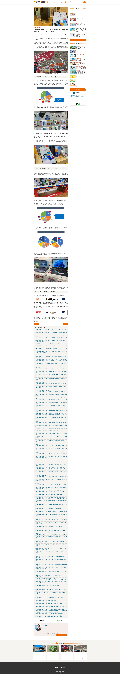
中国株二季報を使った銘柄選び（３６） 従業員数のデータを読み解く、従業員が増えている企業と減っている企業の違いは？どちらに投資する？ (51, 389)
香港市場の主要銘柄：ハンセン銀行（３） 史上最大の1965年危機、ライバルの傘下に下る (50, 526)
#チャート (75, 99)
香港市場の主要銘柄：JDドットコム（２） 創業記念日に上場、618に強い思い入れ (49, 585)
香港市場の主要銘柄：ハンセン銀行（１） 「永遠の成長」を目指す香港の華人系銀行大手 (50, 530)
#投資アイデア (82, 97)
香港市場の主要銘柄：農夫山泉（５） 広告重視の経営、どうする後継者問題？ (48, 508)
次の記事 (65, 323)
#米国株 (71, 99)
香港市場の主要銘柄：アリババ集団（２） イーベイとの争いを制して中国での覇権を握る (50, 613)
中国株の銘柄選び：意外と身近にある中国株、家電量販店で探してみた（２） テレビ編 (49, 600)
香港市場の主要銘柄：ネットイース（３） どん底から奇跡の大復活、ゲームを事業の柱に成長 (51, 569)
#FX (76, 95)
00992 (50, 176)
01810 (39, 83)
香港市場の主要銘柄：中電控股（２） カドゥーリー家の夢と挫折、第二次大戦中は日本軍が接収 (51, 534)
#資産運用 (71, 97)
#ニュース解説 (72, 95)
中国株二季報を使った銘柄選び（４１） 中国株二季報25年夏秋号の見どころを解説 (49, 376)
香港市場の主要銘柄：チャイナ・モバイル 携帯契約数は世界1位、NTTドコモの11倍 (49, 609)
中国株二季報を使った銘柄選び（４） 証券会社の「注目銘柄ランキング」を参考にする (49, 491)
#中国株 (35, 33)
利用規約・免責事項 (54, 663)
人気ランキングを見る (78, 40)
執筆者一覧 (73, 2)
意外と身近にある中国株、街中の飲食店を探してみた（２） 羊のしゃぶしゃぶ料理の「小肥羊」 (51, 579)
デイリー (71, 10)
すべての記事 (51, 2)
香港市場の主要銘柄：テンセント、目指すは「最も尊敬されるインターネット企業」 (49, 616)
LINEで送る (60, 620)
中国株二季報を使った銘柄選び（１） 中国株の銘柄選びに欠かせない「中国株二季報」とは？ (51, 497)
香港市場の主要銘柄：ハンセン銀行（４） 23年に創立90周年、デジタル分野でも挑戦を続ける (51, 525)
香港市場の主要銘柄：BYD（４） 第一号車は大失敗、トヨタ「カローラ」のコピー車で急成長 (51, 359)
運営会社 (67, 663)
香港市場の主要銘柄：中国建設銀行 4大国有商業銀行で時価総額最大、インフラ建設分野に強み (51, 610)
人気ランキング (57, 2)
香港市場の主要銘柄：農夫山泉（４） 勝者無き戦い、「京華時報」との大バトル (48, 510)
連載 (63, 2)
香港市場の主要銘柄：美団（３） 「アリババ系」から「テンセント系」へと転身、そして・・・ (51, 603)
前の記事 (36, 323)
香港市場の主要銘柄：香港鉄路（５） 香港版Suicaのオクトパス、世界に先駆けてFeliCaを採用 (51, 498)
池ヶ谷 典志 (41, 34)
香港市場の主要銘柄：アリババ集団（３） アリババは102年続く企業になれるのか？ (49, 612)
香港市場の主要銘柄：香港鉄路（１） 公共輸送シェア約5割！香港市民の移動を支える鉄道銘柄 (51, 507)
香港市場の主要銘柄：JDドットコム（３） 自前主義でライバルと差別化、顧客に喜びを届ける (51, 583)
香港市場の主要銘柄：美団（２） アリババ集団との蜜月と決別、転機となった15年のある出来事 (51, 605)
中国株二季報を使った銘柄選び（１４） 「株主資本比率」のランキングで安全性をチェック (50, 467)
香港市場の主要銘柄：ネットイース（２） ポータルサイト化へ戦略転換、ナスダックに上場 (50, 571)
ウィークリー (77, 10)
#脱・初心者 (76, 97)
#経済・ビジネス (82, 96)
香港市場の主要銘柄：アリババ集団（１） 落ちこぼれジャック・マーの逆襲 (48, 615)
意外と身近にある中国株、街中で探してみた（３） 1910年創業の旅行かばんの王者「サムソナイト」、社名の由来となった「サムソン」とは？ (51, 539)
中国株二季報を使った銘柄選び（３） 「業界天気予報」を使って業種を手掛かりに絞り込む (50, 493)
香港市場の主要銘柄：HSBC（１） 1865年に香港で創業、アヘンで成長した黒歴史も (49, 597)
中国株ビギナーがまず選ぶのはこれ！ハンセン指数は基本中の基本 (46, 547)
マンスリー (83, 10)
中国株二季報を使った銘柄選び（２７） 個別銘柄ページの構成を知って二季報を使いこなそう (51, 413)
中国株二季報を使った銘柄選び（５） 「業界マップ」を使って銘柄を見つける (48, 490)
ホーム (35, 5)
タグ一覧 (67, 2)
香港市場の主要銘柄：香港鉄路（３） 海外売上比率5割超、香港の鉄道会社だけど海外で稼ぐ (50, 502)
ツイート (43, 620)
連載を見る (78, 89)
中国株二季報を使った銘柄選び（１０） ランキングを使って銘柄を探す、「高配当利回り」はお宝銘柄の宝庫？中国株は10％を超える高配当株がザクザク (51, 477)
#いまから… (39, 33)
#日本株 (79, 95)
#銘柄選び (44, 33)
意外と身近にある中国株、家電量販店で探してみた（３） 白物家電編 (46, 599)
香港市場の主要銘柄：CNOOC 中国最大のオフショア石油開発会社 (46, 578)
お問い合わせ (62, 663)
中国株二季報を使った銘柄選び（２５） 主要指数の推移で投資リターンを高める (48, 438)
